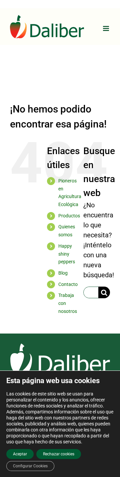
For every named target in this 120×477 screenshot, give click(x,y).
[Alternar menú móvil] (106, 28)
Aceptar (20, 454)
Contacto (68, 284)
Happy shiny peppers (66, 254)
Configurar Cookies (30, 466)
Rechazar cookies (58, 454)
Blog (63, 273)
